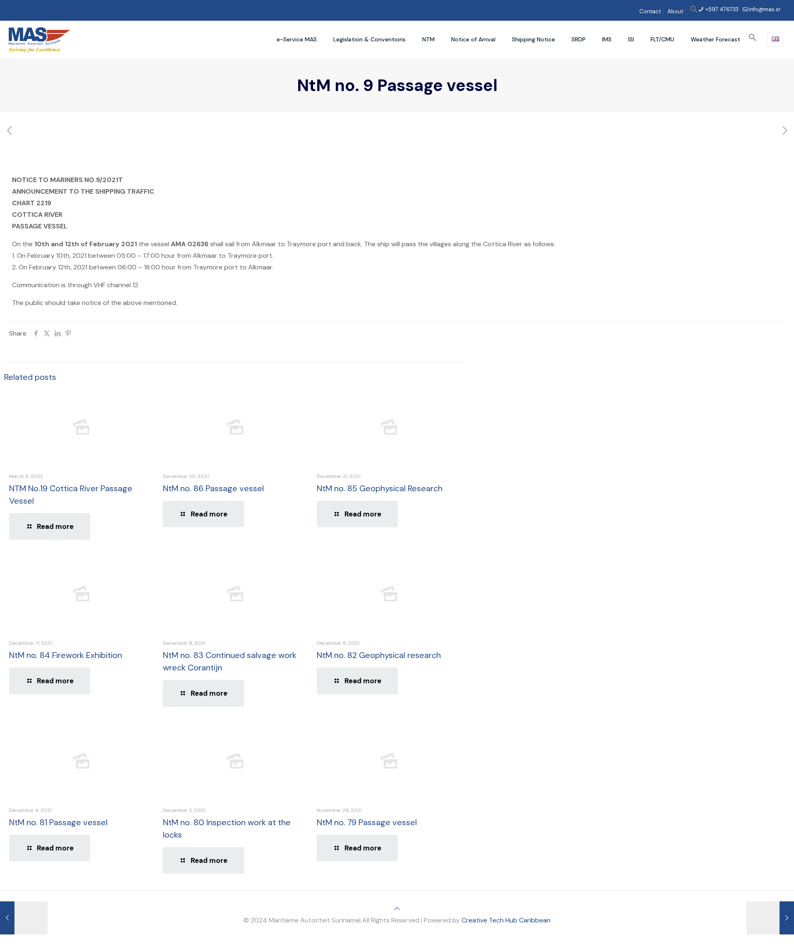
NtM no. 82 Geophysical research (379, 655)
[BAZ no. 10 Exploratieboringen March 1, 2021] (770, 917)
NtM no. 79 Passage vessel (367, 822)
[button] (694, 11)
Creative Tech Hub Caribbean (506, 920)
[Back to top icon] (397, 908)
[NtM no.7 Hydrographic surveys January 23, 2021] (24, 917)
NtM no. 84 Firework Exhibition (65, 655)
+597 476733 (721, 9)
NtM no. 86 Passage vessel (213, 488)
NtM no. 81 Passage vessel (58, 822)
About (675, 11)
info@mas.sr (765, 9)
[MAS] (39, 39)
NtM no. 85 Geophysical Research (379, 488)
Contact (650, 11)
